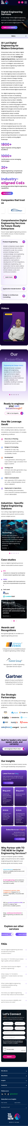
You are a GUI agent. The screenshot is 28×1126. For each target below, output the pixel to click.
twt (5, 1094)
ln (2, 1094)
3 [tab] (13, 394)
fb (8, 1094)
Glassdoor (14, 1094)
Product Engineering (10, 242)
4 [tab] (14, 394)
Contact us (22, 2)
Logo (5, 2)
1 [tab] (9, 394)
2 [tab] (11, 394)
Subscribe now (19, 839)
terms (16, 1043)
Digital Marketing (16, 934)
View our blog (8, 783)
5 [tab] (16, 394)
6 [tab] (18, 394)
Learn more (8, 277)
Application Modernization (12, 289)
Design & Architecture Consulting (10, 296)
